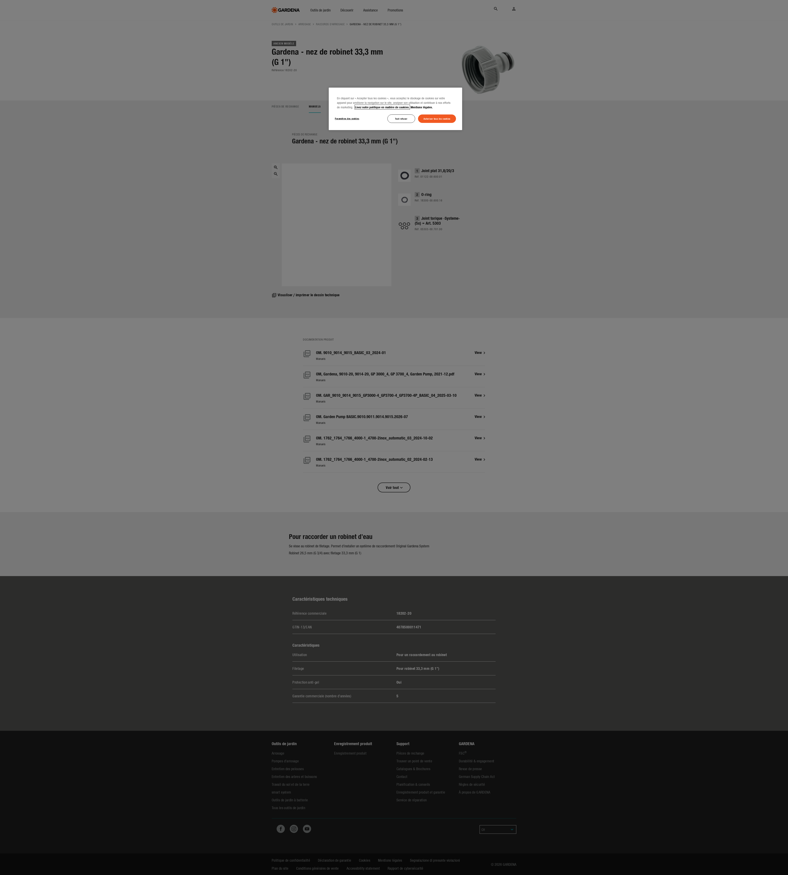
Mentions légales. (422, 107)
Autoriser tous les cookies (437, 118)
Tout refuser (401, 118)
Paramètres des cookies (347, 118)
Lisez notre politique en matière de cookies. (382, 107)
